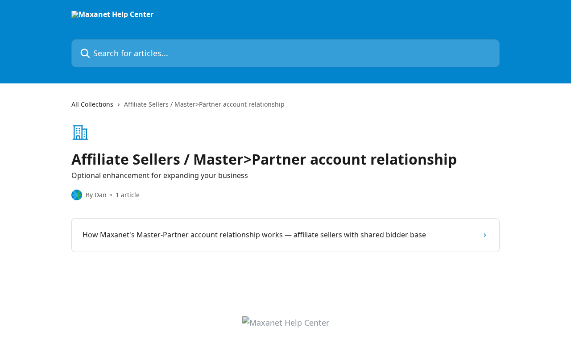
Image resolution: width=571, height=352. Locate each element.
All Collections (92, 104)
